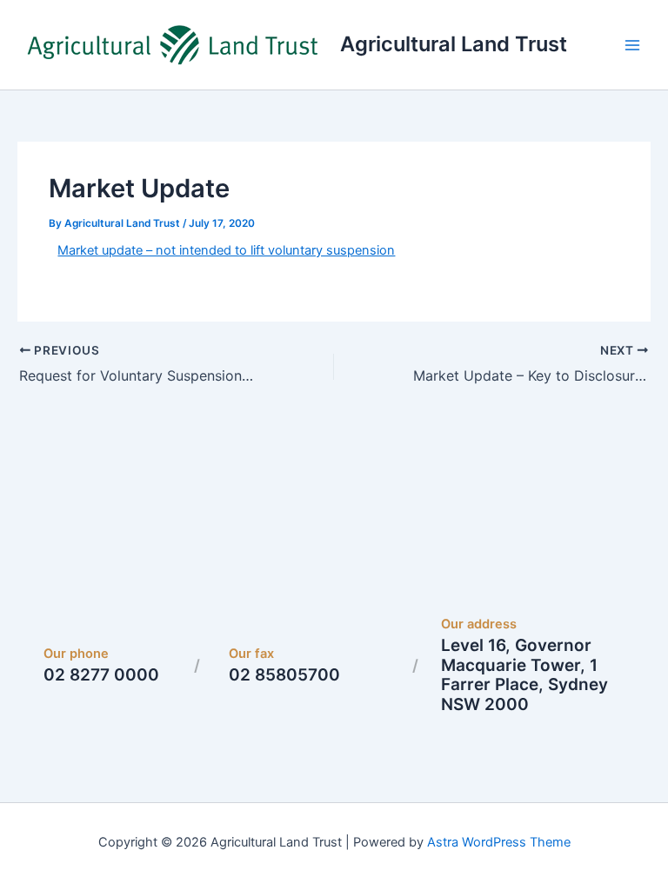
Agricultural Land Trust (453, 43)
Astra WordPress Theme (499, 842)
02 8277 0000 (101, 675)
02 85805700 (284, 675)
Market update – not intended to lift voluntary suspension (226, 250)
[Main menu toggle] (632, 45)
